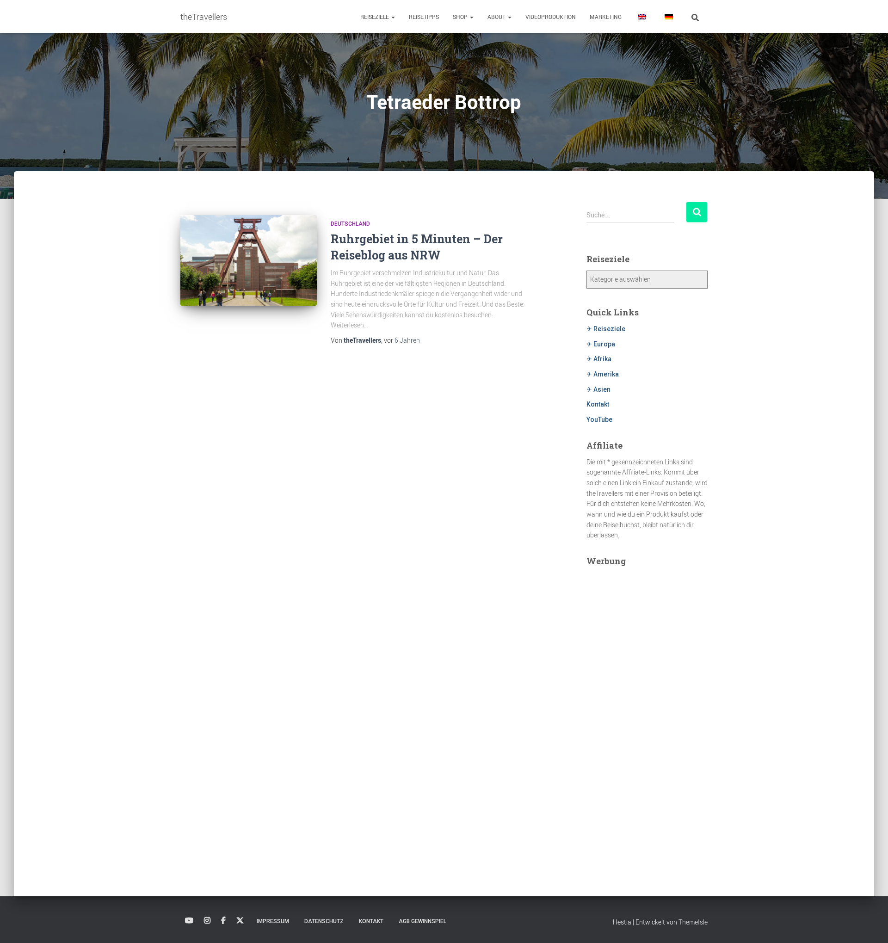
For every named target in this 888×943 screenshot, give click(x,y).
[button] (392, 16)
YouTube (599, 419)
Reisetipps (424, 16)
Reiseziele (375, 16)
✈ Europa (600, 344)
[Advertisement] (647, 711)
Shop (461, 16)
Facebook (223, 920)
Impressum (273, 921)
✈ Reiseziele (605, 329)
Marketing (606, 16)
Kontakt (597, 404)
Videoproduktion (550, 16)
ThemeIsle (693, 922)
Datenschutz (324, 921)
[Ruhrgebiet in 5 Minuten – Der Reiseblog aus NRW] (248, 260)
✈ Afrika (598, 359)
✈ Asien (598, 389)
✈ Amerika (602, 374)
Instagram (207, 920)
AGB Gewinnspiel (422, 921)
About (497, 16)
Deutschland (350, 224)
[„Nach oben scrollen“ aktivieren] (870, 924)
